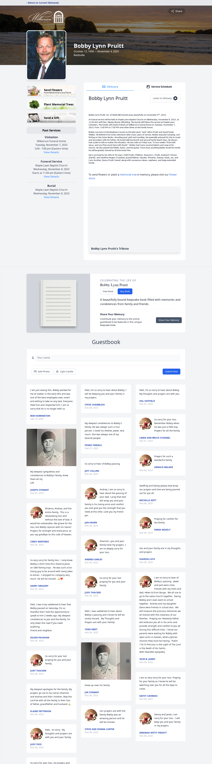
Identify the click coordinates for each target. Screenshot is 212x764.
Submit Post (171, 371)
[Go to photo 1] (105, 678)
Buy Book (125, 291)
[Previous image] (84, 661)
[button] (51, 447)
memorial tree (128, 174)
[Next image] (128, 661)
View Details (51, 152)
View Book (108, 291)
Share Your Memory (169, 320)
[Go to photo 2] (107, 677)
